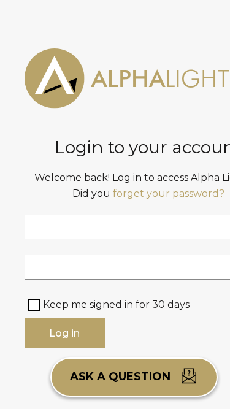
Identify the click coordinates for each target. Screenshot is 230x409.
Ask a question (122, 376)
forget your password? (168, 193)
